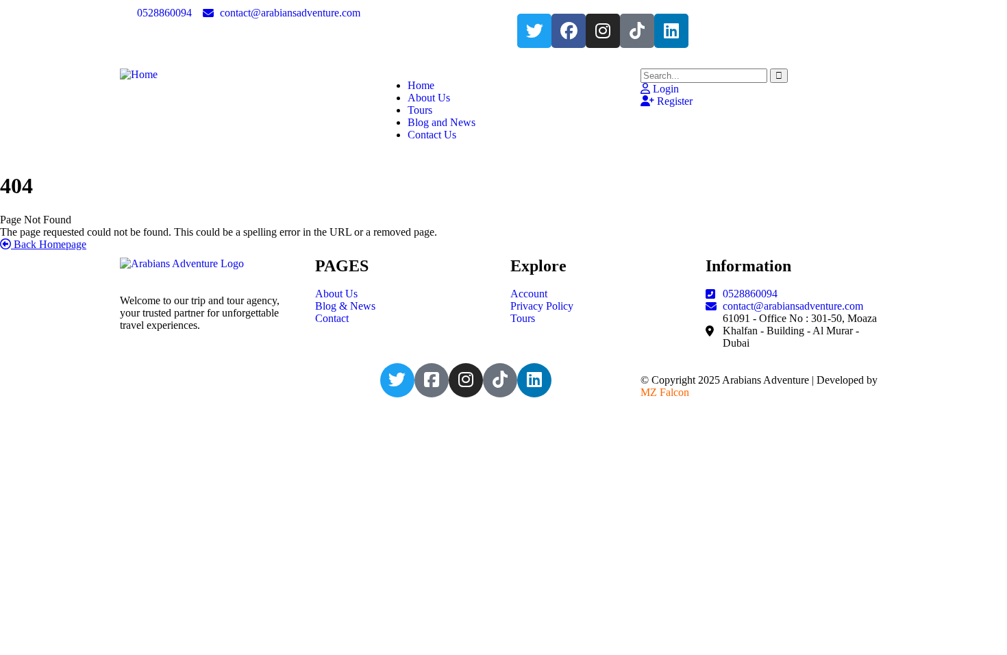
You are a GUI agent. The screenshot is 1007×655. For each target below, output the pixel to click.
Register (673, 101)
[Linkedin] (671, 31)
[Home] (139, 74)
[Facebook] (568, 31)
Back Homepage (48, 244)
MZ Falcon (665, 392)
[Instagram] (603, 31)
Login (664, 89)
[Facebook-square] (431, 380)
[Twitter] (534, 31)
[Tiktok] (637, 31)
